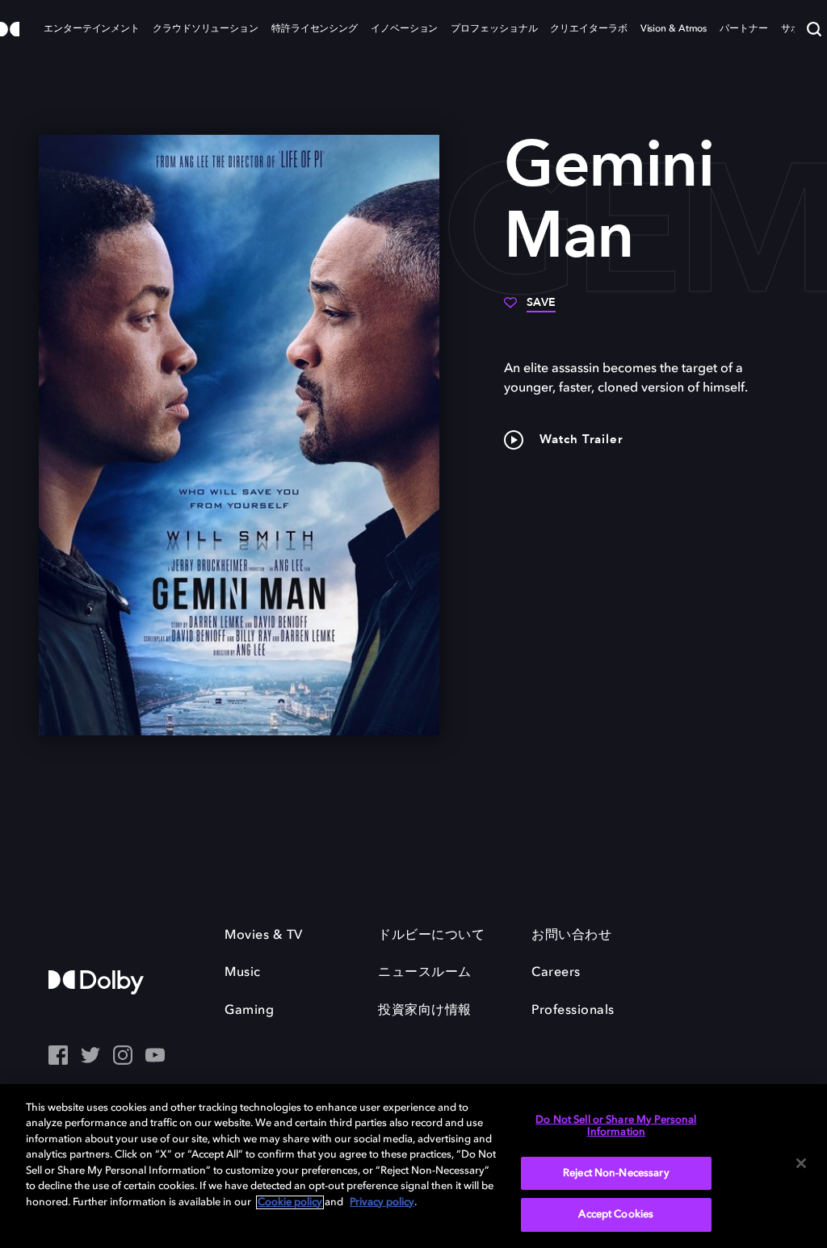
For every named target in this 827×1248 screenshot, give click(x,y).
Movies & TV (264, 935)
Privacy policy (382, 1202)
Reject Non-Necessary (616, 1173)
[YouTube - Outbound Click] (155, 1056)
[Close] (801, 1163)
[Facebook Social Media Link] (58, 1056)
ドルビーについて (431, 935)
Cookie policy (290, 1202)
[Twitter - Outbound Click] (90, 1056)
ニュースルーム (425, 972)
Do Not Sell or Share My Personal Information (615, 1126)
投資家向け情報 (425, 1010)
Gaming (249, 1010)
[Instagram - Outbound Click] (122, 1056)
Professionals (573, 1010)
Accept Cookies (615, 1214)
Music (243, 972)
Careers (556, 972)
